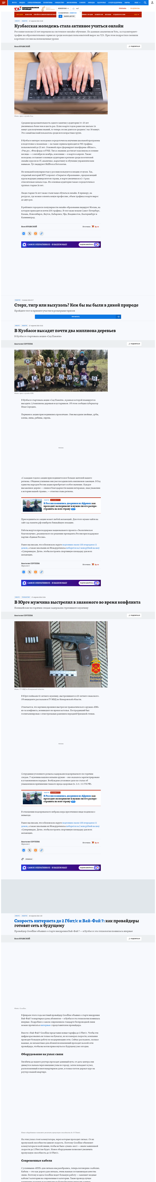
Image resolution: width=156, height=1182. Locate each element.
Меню (3, 2)
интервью (52, 1038)
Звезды (94, 2)
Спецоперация (35, 2)
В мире (85, 2)
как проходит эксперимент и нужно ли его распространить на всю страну (71, 511)
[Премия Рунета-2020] (47, 8)
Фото (14, 2)
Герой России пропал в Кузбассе (47, 14)
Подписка (135, 8)
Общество (61, 2)
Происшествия (26, 601)
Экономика (74, 2)
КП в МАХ (114, 14)
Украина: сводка (91, 14)
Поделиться (135, 46)
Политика (49, 2)
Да (60, 16)
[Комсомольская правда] (26, 8)
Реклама (122, 8)
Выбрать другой (69, 16)
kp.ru (97, 226)
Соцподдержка (118, 2)
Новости (28, 14)
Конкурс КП (105, 14)
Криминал (29, 872)
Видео (22, 2)
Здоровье (104, 2)
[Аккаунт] (152, 2)
